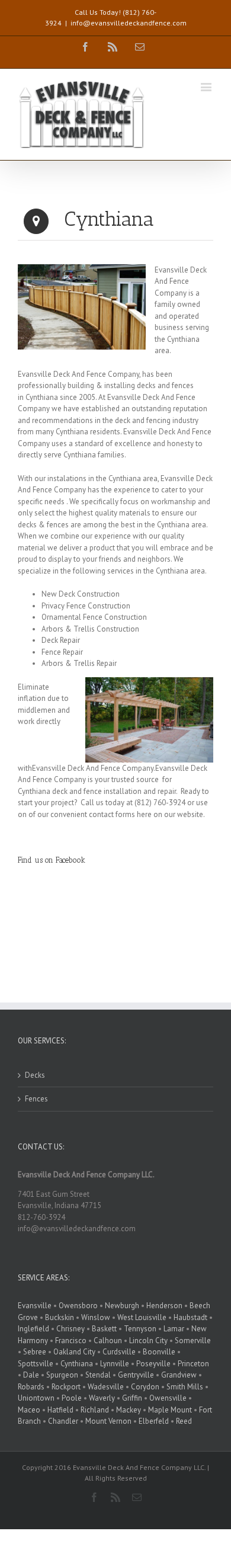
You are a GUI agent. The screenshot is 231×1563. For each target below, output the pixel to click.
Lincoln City (148, 1340)
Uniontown (36, 1398)
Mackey (128, 1410)
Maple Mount (170, 1410)
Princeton (193, 1364)
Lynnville (114, 1364)
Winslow (95, 1317)
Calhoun (108, 1340)
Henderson (164, 1306)
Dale (31, 1375)
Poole (72, 1398)
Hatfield (60, 1410)
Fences (36, 1099)
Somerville (193, 1340)
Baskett (104, 1329)
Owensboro (78, 1306)
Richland (95, 1410)
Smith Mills (184, 1387)
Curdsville (119, 1352)
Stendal (98, 1375)
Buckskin (59, 1317)
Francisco (70, 1340)
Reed (184, 1421)
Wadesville (106, 1387)
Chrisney (70, 1329)
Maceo (29, 1410)
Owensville (168, 1398)
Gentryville (136, 1375)
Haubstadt (190, 1317)
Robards (31, 1387)
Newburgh (122, 1306)
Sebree (34, 1352)
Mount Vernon (108, 1421)
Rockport (66, 1387)
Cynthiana (76, 1364)
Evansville (35, 1306)
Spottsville (35, 1364)
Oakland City (74, 1352)
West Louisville (141, 1317)
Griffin (132, 1398)
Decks (35, 1075)
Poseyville (153, 1364)
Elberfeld (154, 1421)
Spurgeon (62, 1375)
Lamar (173, 1329)
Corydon (145, 1387)
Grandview (179, 1375)
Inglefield (33, 1329)
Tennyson (140, 1329)
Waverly (102, 1398)
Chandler (63, 1421)
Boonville (159, 1352)
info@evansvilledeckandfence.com (128, 22)
